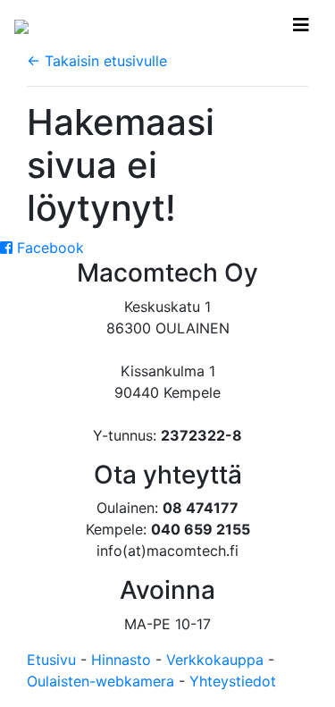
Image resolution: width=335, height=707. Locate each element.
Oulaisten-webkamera (100, 681)
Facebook (48, 248)
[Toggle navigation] (301, 25)
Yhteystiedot (232, 681)
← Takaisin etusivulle (97, 61)
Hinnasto (121, 660)
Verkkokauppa (215, 660)
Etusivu (51, 660)
